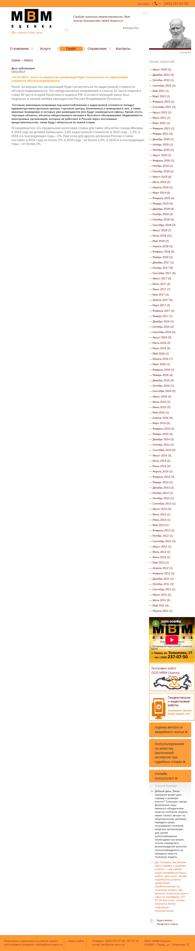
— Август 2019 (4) (160, 176)
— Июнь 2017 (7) (159, 289)
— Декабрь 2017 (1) (161, 262)
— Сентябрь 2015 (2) (162, 390)
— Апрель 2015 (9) (161, 417)
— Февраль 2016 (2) (161, 369)
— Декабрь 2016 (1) (161, 321)
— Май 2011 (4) (159, 605)
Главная (15, 60)
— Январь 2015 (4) (161, 433)
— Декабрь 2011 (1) (161, 578)
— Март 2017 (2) (159, 305)
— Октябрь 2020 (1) (161, 149)
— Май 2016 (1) (159, 353)
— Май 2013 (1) (159, 525)
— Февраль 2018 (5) (161, 251)
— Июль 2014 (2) (159, 460)
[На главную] (31, 18)
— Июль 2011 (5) (159, 600)
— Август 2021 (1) (160, 112)
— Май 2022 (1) (159, 90)
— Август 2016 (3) (160, 337)
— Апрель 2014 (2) (161, 471)
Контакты (143, 3)
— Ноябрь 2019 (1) (161, 165)
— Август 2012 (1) (160, 546)
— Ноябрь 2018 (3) (161, 214)
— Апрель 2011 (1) (161, 610)
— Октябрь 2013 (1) (161, 498)
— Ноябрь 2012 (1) (161, 535)
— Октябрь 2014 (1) (161, 444)
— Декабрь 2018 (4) (161, 208)
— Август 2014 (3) (160, 455)
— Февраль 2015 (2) (161, 428)
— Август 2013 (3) (160, 508)
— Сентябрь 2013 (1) (162, 503)
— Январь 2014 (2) (161, 482)
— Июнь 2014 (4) (159, 466)
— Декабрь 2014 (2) (161, 439)
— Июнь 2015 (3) (159, 407)
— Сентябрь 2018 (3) (162, 224)
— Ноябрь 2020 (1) (161, 144)
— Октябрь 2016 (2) (161, 326)
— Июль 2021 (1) (159, 117)
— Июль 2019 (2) (159, 182)
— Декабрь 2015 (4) (161, 380)
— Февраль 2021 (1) (161, 128)
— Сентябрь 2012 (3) (162, 541)
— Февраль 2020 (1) (161, 160)
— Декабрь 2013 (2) (161, 487)
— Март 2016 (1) (159, 364)
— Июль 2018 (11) (160, 235)
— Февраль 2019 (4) (161, 198)
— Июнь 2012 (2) (159, 557)
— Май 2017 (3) (159, 294)
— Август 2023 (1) (160, 69)
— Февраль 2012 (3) (161, 573)
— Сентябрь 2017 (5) (162, 273)
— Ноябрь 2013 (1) (161, 492)
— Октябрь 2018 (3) (161, 219)
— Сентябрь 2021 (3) (162, 106)
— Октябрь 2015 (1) (161, 385)
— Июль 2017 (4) (159, 283)
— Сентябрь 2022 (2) (162, 85)
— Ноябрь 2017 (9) (161, 267)
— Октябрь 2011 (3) (161, 584)
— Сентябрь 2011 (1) (162, 589)
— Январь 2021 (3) (161, 133)
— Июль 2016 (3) (159, 342)
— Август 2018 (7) (160, 230)
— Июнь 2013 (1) (159, 519)
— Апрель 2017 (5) (161, 299)
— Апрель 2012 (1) (161, 568)
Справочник (97, 49)
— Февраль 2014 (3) (161, 476)
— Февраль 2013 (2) (161, 530)
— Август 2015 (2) (160, 396)
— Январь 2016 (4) (161, 375)
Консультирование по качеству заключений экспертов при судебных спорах (169, 753)
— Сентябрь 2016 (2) (162, 332)
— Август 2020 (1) (160, 155)
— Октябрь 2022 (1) (161, 80)
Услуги (45, 49)
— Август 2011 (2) (160, 594)
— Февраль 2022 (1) (161, 101)
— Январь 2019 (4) (161, 203)
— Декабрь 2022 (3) (161, 74)
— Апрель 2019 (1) (161, 187)
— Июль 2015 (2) (159, 401)
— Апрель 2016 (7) (161, 358)
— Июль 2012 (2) (159, 551)
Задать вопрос (165, 920)
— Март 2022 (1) (159, 96)
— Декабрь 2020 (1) (161, 139)
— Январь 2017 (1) (161, 316)
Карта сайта (76, 940)
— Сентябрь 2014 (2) (162, 449)
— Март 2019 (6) (159, 192)
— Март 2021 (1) (159, 123)
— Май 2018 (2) (159, 240)
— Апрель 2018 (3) (161, 246)
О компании (19, 49)
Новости (28, 60)
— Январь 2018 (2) (161, 257)
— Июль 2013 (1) (159, 514)
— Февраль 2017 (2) (161, 310)
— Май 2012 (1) (159, 562)
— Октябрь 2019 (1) (161, 171)
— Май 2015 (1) (159, 412)
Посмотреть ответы (167, 924)
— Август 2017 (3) (160, 278)
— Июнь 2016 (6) (159, 348)
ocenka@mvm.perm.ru (49, 944)
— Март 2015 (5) (159, 423)
